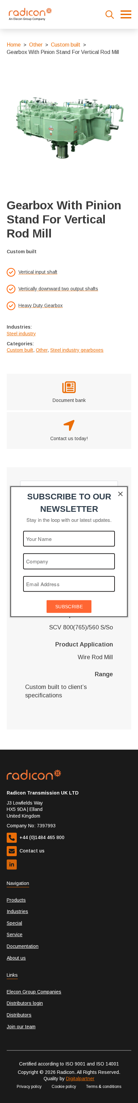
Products (16, 900)
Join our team (21, 1026)
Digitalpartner (80, 1078)
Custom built (65, 45)
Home (14, 45)
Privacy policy (29, 1086)
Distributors (19, 1015)
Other (36, 45)
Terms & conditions (103, 1086)
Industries (17, 911)
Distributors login (25, 1003)
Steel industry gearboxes (77, 350)
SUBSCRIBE (69, 606)
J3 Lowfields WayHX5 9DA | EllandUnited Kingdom (25, 809)
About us (16, 958)
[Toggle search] (109, 14)
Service (14, 934)
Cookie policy (64, 1086)
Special (14, 923)
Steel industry (21, 333)
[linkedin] (12, 864)
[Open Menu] (126, 14)
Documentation (23, 946)
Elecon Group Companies (34, 991)
